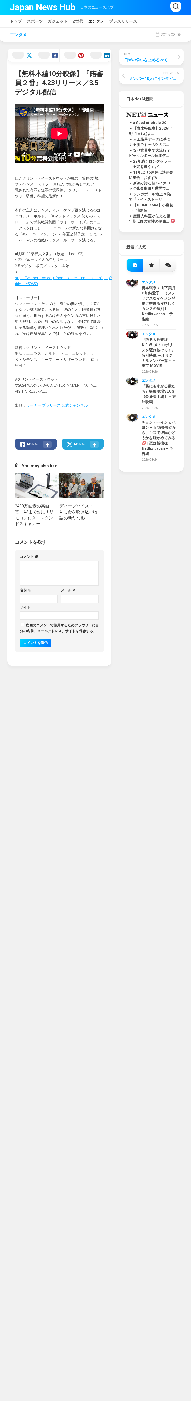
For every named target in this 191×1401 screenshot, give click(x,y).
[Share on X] (20, 55)
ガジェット (58, 21)
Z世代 (78, 21)
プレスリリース (123, 21)
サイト (25, 607)
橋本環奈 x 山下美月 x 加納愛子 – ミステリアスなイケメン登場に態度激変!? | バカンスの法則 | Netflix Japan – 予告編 (159, 303)
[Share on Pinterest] (72, 55)
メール (68, 590)
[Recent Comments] (167, 265)
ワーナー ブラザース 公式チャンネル (57, 405)
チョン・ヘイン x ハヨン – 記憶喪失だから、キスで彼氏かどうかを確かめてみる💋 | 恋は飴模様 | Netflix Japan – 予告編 (159, 438)
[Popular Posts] (151, 265)
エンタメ (96, 21)
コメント (29, 557)
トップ (16, 21)
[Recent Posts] (135, 265)
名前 (25, 590)
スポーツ (35, 21)
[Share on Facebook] (47, 55)
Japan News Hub (42, 7)
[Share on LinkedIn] (99, 55)
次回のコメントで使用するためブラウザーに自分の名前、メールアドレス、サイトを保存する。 (59, 628)
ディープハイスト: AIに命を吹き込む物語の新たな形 (78, 511)
